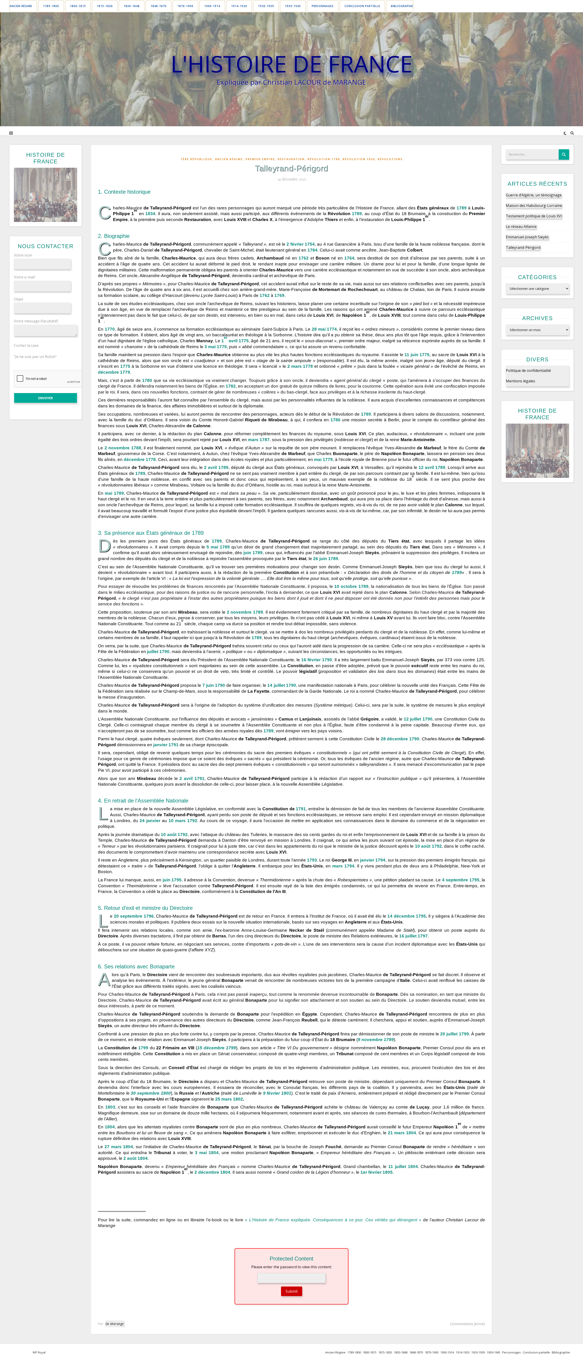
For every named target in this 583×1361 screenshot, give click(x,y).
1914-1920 (239, 6)
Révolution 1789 (323, 159)
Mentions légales (520, 380)
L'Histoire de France (292, 63)
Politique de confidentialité (528, 370)
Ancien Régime (21, 6)
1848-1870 (158, 6)
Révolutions (390, 159)
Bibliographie (402, 6)
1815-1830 (105, 6)
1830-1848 (132, 6)
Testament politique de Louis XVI (534, 216)
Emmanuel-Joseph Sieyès (527, 236)
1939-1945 (293, 6)
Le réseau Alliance (521, 226)
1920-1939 (266, 6)
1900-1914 (212, 6)
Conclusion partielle (362, 6)
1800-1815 (78, 6)
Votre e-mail (24, 277)
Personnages (323, 6)
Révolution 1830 (359, 159)
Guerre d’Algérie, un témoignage (534, 195)
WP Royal (39, 1352)
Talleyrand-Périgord (523, 247)
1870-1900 (185, 6)
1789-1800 (51, 6)
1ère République (196, 159)
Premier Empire (260, 159)
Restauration (291, 159)
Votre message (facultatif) (36, 321)
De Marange (114, 1324)
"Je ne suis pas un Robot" (35, 356)
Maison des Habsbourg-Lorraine (534, 205)
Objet (18, 299)
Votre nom (23, 254)
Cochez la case (26, 345)
